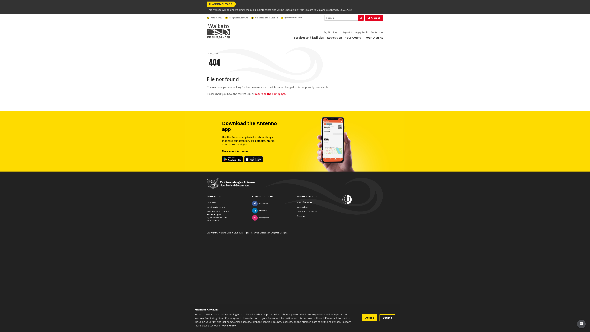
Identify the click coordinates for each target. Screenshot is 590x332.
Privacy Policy (227, 325)
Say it (327, 32)
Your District (374, 37)
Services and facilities (309, 37)
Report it (347, 32)
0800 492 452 (213, 202)
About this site (307, 196)
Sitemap (301, 216)
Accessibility (303, 207)
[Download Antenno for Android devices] (232, 159)
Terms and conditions (307, 211)
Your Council (353, 37)
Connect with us (262, 196)
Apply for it (361, 32)
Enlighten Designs (279, 232)
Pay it (336, 32)
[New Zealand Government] (231, 186)
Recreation (334, 37)
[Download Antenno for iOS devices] (253, 159)
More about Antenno (235, 151)
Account (375, 17)
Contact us (377, 32)
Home (209, 53)
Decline (387, 317)
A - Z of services (304, 202)
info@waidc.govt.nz (216, 207)
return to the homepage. (270, 94)
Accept (369, 317)
